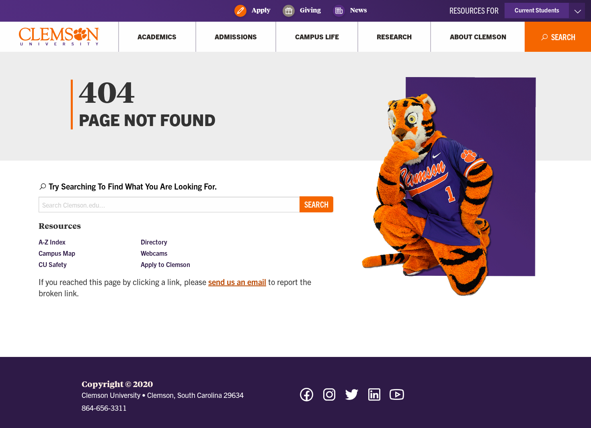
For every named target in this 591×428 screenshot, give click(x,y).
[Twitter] (352, 398)
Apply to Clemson (165, 264)
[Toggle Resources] (577, 11)
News (358, 9)
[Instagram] (329, 398)
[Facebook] (307, 398)
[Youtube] (397, 398)
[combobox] (186, 196)
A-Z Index (52, 242)
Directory (154, 242)
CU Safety (53, 264)
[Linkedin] (374, 398)
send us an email (237, 282)
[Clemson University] (59, 37)
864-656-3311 (104, 407)
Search (316, 204)
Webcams (154, 253)
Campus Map (57, 253)
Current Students (537, 10)
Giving (310, 9)
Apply (260, 9)
